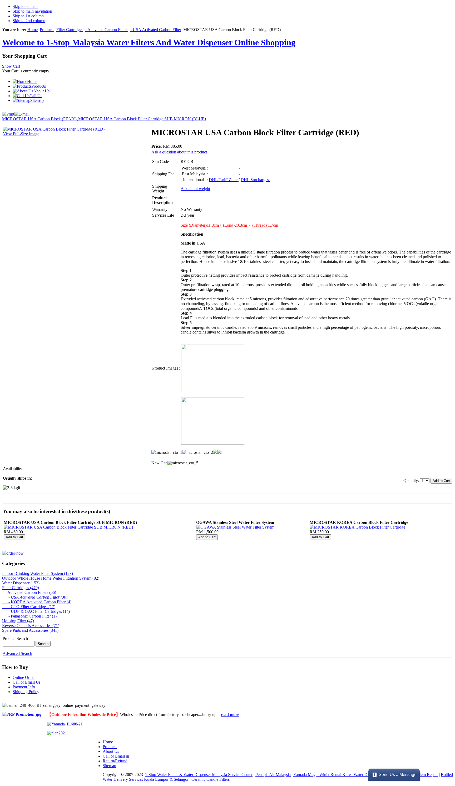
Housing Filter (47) (18, 621)
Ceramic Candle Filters (210, 779)
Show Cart (11, 66)
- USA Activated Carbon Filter (155, 29)
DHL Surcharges (255, 179)
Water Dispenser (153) (20, 583)
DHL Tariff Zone (224, 179)
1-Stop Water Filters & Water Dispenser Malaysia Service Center (199, 774)
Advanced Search (17, 653)
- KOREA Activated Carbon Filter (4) (36, 602)
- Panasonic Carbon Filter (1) (29, 616)
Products (47, 29)
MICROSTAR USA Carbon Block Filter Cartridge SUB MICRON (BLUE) (142, 119)
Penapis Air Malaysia (273, 774)
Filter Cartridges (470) (20, 587)
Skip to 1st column (28, 16)
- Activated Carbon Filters (106, 29)
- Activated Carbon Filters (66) (29, 592)
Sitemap (109, 765)
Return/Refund (115, 761)
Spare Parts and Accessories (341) (30, 630)
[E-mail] (21, 113)
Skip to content (25, 6)
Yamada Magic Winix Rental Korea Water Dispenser (337, 774)
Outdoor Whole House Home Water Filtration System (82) (50, 578)
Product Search (15, 638)
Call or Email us (116, 756)
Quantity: (411, 480)
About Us (111, 751)
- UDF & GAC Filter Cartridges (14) (36, 611)
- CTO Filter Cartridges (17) (28, 606)
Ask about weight (195, 188)
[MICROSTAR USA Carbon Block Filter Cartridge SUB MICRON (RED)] (68, 527)
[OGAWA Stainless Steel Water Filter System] (235, 527)
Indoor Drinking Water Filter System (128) (37, 573)
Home (32, 29)
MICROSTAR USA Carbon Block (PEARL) (40, 119)
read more (230, 714)
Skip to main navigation (32, 11)
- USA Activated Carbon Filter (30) (34, 597)
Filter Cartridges (69, 29)
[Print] (8, 113)
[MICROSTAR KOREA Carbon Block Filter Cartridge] (357, 527)
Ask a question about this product (179, 152)
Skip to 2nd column (29, 20)
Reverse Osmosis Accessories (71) (30, 625)
